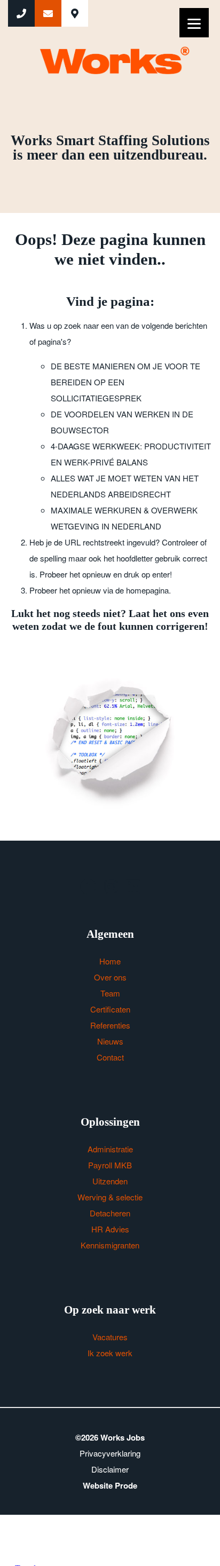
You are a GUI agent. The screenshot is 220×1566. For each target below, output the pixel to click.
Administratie (110, 1148)
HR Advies (110, 1229)
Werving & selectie (110, 1197)
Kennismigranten (110, 1245)
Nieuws (110, 1041)
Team (110, 993)
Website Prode (110, 1485)
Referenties (110, 1025)
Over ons (110, 977)
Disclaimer (110, 1469)
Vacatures (110, 1336)
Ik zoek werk (110, 1352)
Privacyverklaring (110, 1453)
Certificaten (110, 1009)
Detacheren (110, 1213)
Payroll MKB (110, 1164)
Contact (110, 1057)
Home (110, 961)
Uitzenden (110, 1181)
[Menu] (194, 22)
